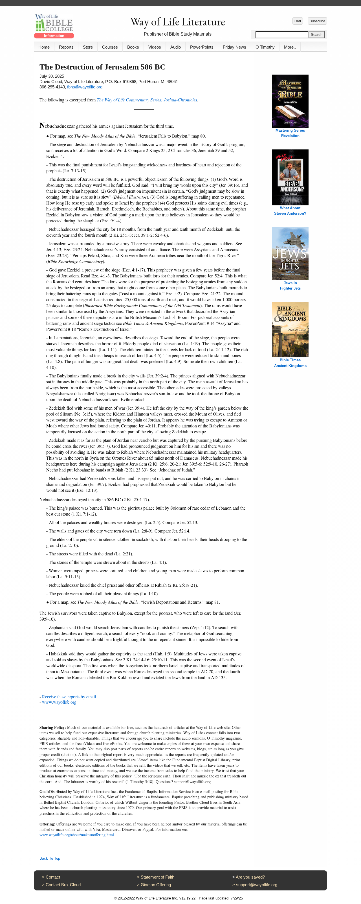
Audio (175, 47)
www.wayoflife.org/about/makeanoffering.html (76, 834)
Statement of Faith (157, 877)
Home (44, 47)
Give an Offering (156, 884)
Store (88, 47)
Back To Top (49, 858)
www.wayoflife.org (59, 702)
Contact (53, 877)
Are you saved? (250, 877)
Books (133, 47)
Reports (66, 47)
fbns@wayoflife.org (84, 86)
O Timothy (265, 47)
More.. (290, 47)
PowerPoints (201, 47)
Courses (110, 47)
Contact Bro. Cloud (63, 884)
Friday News (234, 47)
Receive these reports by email (69, 696)
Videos (154, 47)
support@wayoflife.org (256, 884)
